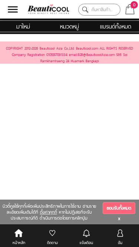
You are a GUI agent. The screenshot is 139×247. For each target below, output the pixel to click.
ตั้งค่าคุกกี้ (48, 212)
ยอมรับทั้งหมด (119, 208)
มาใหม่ (23, 26)
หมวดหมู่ (69, 26)
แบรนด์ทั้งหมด (115, 26)
